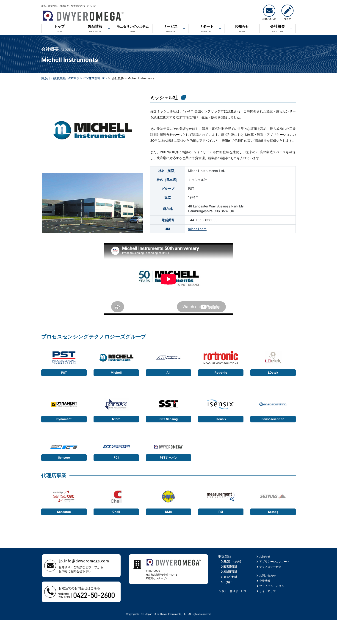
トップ (59, 28)
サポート (206, 28)
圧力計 (228, 582)
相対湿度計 (230, 571)
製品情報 (95, 28)
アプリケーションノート (274, 561)
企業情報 (264, 580)
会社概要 (277, 28)
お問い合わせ (267, 575)
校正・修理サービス (234, 591)
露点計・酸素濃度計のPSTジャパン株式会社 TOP (74, 78)
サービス (170, 28)
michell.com (197, 229)
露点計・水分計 (233, 561)
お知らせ (242, 28)
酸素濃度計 (230, 566)
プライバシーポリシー (273, 586)
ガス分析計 (230, 577)
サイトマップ (267, 591)
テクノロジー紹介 (270, 566)
